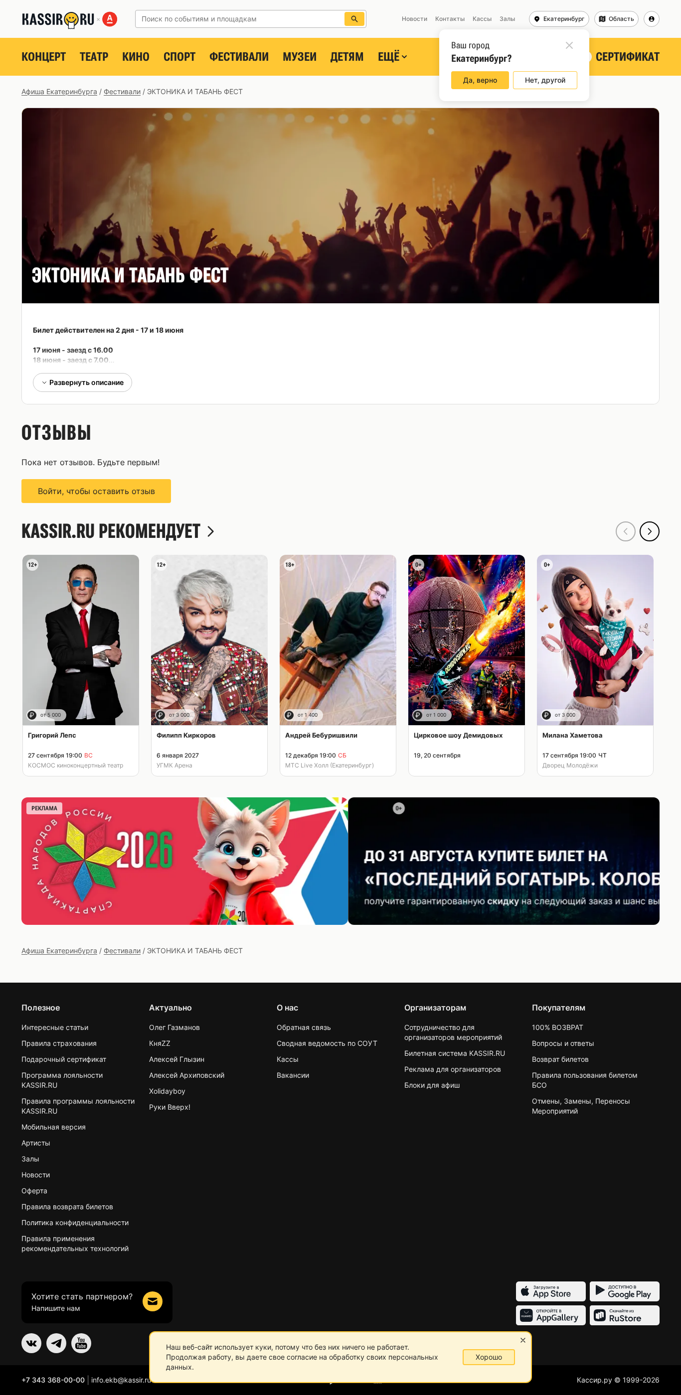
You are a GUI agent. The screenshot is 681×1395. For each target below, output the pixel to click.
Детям (347, 57)
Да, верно (480, 80)
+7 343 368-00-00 (53, 1380)
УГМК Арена (174, 765)
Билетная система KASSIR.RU (454, 1053)
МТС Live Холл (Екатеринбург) (329, 765)
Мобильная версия (53, 1127)
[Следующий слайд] (650, 531)
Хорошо (489, 1357)
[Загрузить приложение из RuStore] (625, 1315)
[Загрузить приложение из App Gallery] (551, 1315)
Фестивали (239, 57)
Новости (35, 1174)
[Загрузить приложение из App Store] (551, 1291)
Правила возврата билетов (67, 1206)
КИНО (136, 57)
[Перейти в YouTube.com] (81, 1343)
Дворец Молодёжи (570, 765)
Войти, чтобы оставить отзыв (96, 491)
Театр (94, 57)
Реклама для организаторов (452, 1069)
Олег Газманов (174, 1027)
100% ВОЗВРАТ (557, 1027)
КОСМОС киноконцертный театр (75, 765)
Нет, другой (545, 80)
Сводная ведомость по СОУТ (327, 1043)
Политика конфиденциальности (75, 1222)
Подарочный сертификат (63, 1059)
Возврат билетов (560, 1059)
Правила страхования (59, 1043)
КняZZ (159, 1043)
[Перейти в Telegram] (56, 1343)
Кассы (288, 1059)
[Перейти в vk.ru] (31, 1343)
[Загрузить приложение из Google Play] (625, 1291)
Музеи (300, 57)
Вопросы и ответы (563, 1043)
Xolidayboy (167, 1091)
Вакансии (293, 1075)
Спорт (179, 57)
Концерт (43, 57)
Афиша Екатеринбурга (59, 91)
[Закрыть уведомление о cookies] (523, 1340)
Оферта (34, 1190)
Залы (30, 1158)
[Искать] (354, 19)
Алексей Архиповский (186, 1075)
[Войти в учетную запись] (652, 19)
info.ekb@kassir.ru (121, 1380)
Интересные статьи (54, 1027)
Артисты (35, 1143)
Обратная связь (304, 1027)
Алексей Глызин (176, 1059)
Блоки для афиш (432, 1085)
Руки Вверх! (169, 1107)
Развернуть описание (86, 382)
